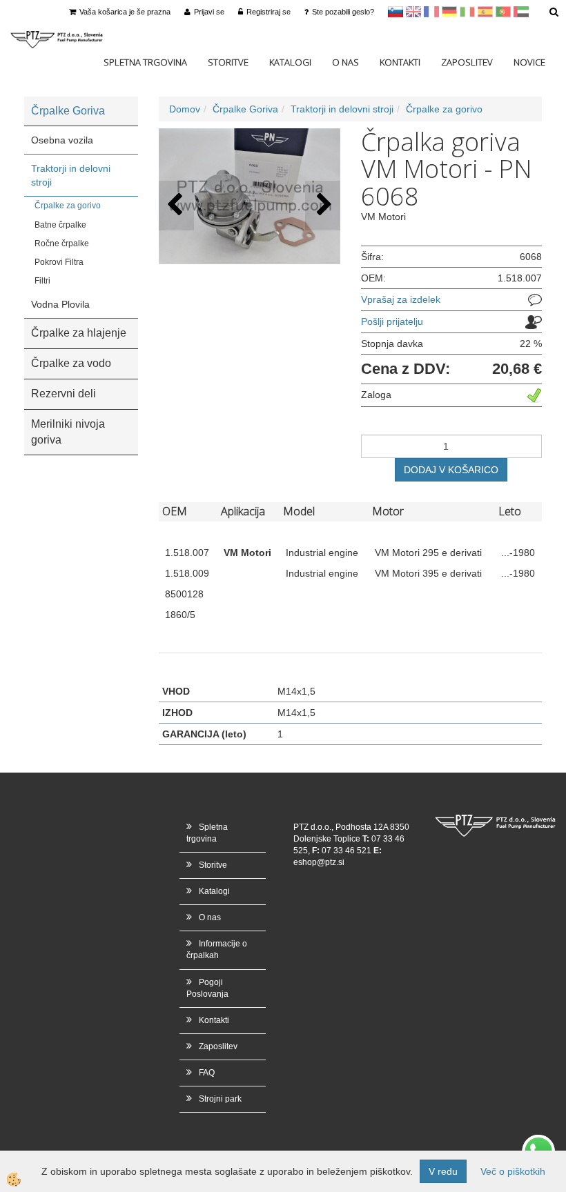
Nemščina (449, 11)
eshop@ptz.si (318, 862)
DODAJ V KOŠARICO (451, 469)
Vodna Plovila (60, 304)
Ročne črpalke (62, 243)
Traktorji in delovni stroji (70, 175)
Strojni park (220, 1099)
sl (395, 11)
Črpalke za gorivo (68, 205)
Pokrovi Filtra (59, 262)
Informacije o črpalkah (216, 949)
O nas (345, 62)
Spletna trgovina (145, 62)
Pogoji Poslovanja (207, 988)
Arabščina (521, 11)
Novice (529, 62)
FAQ (207, 1072)
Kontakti (400, 62)
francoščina (431, 11)
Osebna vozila (62, 140)
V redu (443, 1171)
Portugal (503, 11)
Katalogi (290, 62)
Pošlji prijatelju (392, 321)
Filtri (42, 281)
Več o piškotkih (512, 1171)
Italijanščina (467, 11)
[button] (322, 205)
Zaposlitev (467, 62)
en (413, 11)
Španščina (485, 11)
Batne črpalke (60, 225)
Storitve (228, 62)
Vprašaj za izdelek (400, 299)
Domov (184, 109)
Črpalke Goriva (245, 109)
